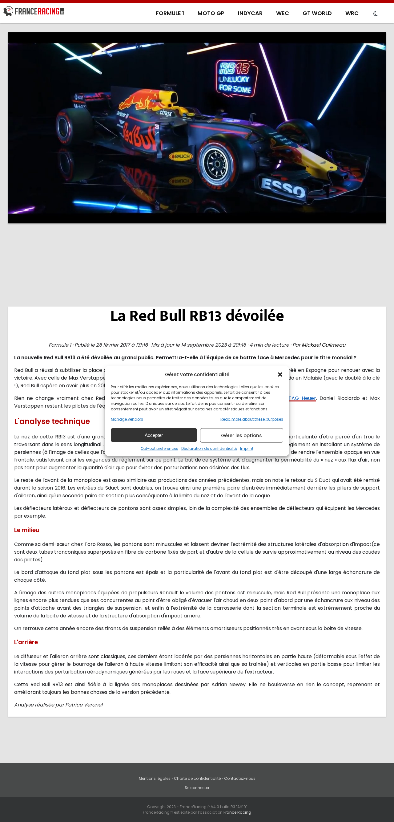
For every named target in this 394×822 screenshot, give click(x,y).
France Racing (237, 812)
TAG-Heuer (302, 398)
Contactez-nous (239, 778)
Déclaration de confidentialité (209, 448)
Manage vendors (127, 419)
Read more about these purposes (251, 419)
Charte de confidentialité (197, 778)
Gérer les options (241, 435)
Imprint (246, 448)
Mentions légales (155, 778)
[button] (280, 374)
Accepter (154, 434)
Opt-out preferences (159, 448)
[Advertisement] (197, 276)
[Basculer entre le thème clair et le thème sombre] (375, 14)
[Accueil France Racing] (34, 12)
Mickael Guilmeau (323, 344)
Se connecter (197, 787)
